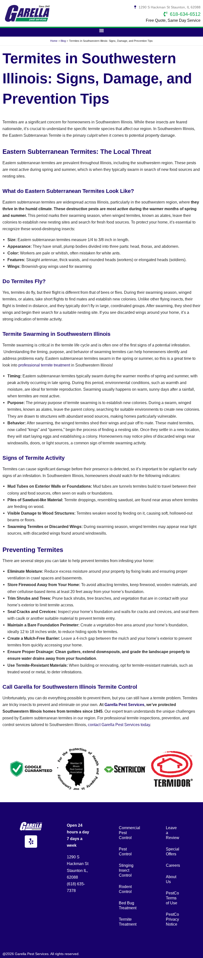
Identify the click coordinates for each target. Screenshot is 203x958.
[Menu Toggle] (101, 30)
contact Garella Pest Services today (119, 724)
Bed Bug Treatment (127, 905)
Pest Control (125, 851)
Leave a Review (172, 832)
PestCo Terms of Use (172, 898)
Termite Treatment (127, 921)
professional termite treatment (44, 365)
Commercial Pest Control (127, 832)
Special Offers (172, 851)
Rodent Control (125, 889)
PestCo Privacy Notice (172, 919)
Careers (173, 865)
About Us (171, 879)
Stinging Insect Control (126, 870)
